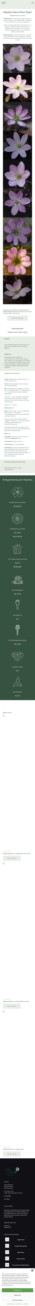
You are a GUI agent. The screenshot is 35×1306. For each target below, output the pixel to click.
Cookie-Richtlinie (10, 1304)
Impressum (26, 1304)
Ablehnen (17, 1295)
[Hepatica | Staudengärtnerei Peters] (3, 2)
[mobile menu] (32, 2)
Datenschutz (19, 1304)
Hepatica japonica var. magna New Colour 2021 (16, 853)
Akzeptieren (17, 1290)
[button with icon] (7, 1239)
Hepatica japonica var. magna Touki (13, 1149)
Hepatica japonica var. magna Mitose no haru (16, 1001)
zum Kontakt (7, 1196)
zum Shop (7, 1199)
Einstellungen (18, 1300)
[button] (32, 1270)
